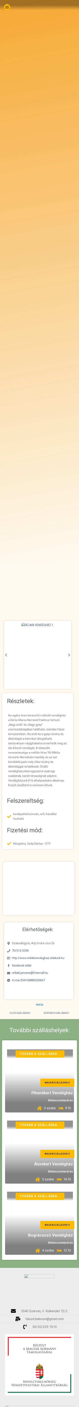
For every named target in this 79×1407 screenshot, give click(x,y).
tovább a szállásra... (40, 1054)
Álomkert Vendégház (53, 1164)
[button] (7, 7)
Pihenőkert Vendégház (52, 1092)
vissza (39, 1005)
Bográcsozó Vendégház (50, 1235)
